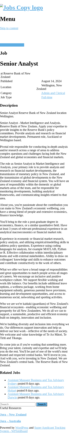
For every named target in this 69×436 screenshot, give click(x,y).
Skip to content (9, 28)
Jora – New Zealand (13, 414)
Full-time (46, 97)
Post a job (6, 45)
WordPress (21, 427)
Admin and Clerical (53, 93)
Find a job (18, 45)
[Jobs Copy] (21, 7)
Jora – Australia (10, 421)
